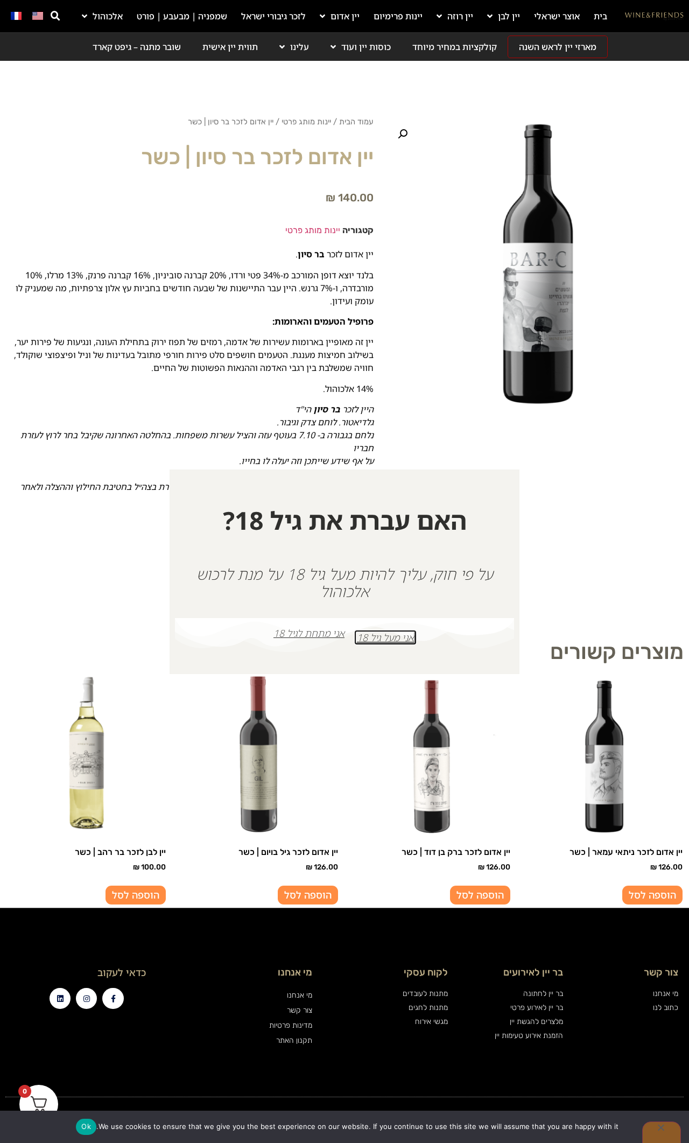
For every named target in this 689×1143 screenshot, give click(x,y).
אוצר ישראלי (557, 16)
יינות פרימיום (398, 16)
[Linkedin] (60, 998)
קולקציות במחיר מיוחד (454, 47)
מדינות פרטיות (290, 1025)
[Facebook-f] (112, 998)
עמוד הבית (356, 122)
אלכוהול (108, 16)
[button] (55, 16)
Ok (86, 1126)
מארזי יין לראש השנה (557, 47)
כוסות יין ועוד (366, 47)
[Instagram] (86, 998)
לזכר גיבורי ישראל (273, 16)
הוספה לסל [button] (652, 894)
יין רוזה (460, 16)
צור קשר (299, 1010)
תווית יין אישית (230, 47)
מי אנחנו (299, 995)
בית (600, 16)
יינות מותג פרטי (306, 122)
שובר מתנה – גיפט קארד (137, 47)
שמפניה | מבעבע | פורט (182, 16)
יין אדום (345, 16)
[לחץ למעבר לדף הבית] (654, 16)
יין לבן (509, 16)
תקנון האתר (294, 1040)
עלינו (299, 47)
